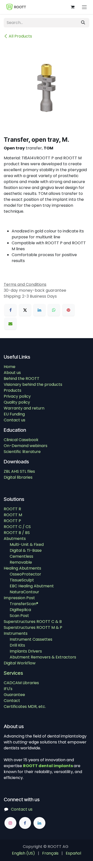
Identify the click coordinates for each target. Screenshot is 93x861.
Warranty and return (24, 408)
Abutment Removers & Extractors (43, 657)
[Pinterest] (68, 310)
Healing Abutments (22, 568)
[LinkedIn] (39, 310)
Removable (21, 562)
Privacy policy (17, 396)
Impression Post (19, 598)
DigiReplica (20, 610)
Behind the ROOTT (21, 378)
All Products (20, 36)
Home (9, 366)
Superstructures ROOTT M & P (33, 627)
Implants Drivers (26, 651)
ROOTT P (12, 521)
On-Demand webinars (25, 446)
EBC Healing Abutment (32, 586)
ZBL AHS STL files (19, 471)
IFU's (8, 689)
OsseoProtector (25, 574)
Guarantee (14, 694)
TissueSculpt (22, 580)
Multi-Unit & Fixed (27, 544)
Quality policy (17, 402)
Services (13, 673)
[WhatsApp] (54, 310)
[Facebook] (10, 310)
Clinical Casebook (21, 440)
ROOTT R (12, 509)
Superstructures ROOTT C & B (33, 621)
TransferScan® (24, 604)
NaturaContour (24, 592)
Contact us (14, 420)
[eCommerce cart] (72, 7)
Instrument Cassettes (31, 639)
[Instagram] (10, 823)
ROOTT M (13, 515)
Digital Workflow (19, 663)
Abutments (15, 538)
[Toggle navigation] (84, 7)
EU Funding (14, 414)
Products (12, 390)
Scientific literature (22, 451)
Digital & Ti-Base (26, 550)
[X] (25, 310)
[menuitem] (23, 853)
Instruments (16, 633)
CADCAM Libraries (21, 683)
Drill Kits (17, 645)
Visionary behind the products (33, 384)
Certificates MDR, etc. (25, 706)
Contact (12, 700)
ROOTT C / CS (17, 527)
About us (12, 372)
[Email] (10, 323)
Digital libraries (18, 477)
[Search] (83, 22)
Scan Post (19, 615)
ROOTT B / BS (17, 532)
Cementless (21, 556)
